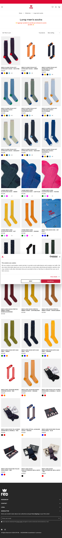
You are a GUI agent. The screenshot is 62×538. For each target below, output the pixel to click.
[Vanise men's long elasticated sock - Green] (2, 196)
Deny (30, 281)
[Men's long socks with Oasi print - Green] (2, 356)
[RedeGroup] (31, 7)
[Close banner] (59, 257)
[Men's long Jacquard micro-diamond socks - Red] (2, 395)
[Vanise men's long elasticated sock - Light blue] (4, 196)
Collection (28, 13)
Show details (53, 276)
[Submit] (59, 518)
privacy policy (19, 521)
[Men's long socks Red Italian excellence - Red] (45, 435)
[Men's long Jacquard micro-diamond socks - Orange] (4, 395)
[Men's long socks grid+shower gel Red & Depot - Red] (43, 476)
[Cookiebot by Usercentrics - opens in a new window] (50, 257)
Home (20, 13)
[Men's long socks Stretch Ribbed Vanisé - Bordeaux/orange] (4, 316)
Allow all (50, 281)
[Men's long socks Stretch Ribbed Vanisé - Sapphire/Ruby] (7, 316)
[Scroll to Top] (59, 529)
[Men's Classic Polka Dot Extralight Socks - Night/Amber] (7, 73)
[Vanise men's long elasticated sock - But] (9, 196)
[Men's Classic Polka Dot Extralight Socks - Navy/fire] (2, 73)
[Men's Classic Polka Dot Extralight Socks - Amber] (4, 73)
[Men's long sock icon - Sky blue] (43, 236)
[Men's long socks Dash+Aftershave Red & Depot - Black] (22, 476)
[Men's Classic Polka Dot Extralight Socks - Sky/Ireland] (9, 73)
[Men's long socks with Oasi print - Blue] (4, 356)
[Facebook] (1, 529)
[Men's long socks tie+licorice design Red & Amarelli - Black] (43, 395)
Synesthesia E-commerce (34, 532)
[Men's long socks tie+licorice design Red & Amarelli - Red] (45, 395)
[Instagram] (5, 529)
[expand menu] (2, 7)
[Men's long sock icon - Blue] (45, 236)
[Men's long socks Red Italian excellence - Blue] (43, 435)
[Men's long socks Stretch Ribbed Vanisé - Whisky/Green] (9, 316)
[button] (59, 7)
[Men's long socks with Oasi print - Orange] (7, 356)
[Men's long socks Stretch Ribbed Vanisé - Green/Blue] (2, 316)
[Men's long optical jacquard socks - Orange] (22, 435)
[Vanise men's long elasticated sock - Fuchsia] (7, 196)
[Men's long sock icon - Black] (47, 236)
